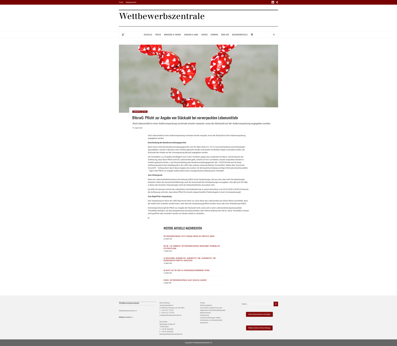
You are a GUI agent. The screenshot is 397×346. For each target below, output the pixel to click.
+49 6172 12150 (167, 310)
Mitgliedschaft (131, 2)
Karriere (214, 34)
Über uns (225, 34)
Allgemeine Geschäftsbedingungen (212, 310)
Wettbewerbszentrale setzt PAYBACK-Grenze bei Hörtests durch (189, 236)
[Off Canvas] (123, 34)
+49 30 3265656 (167, 329)
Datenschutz (204, 315)
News (144, 112)
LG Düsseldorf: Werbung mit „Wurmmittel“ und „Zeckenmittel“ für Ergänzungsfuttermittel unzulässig (190, 259)
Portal (121, 2)
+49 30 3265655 (167, 332)
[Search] (274, 34)
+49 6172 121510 (167, 313)
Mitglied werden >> (126, 317)
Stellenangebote (206, 305)
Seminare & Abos (191, 34)
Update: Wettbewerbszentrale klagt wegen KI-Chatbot (185, 280)
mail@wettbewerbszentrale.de (170, 315)
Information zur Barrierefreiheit (211, 320)
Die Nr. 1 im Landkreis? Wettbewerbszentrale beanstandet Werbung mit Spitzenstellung (192, 247)
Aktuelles (148, 34)
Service (204, 34)
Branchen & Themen (172, 34)
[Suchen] (276, 304)
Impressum (204, 323)
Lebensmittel (137, 112)
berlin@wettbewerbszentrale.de (171, 334)
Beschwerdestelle (240, 34)
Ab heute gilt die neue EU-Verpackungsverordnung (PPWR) (186, 270)
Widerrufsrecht (205, 313)
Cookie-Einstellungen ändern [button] (210, 318)
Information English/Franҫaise (211, 308)
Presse (158, 34)
